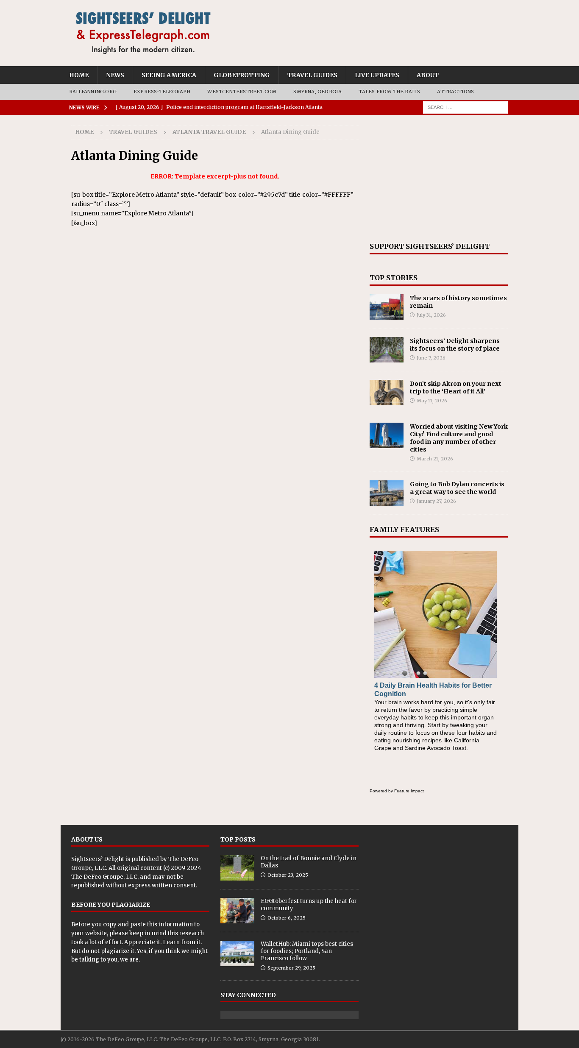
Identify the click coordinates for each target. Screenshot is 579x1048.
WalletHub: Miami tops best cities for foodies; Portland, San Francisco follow (307, 951)
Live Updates (377, 75)
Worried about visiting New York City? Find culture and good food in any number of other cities (459, 438)
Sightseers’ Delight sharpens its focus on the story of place (455, 344)
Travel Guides (312, 75)
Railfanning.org (93, 92)
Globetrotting (242, 75)
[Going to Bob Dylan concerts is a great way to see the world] (387, 493)
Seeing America (169, 75)
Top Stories (394, 277)
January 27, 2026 (436, 501)
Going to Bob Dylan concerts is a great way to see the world (457, 488)
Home (79, 75)
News (115, 75)
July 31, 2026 (431, 315)
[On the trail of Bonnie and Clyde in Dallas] (237, 868)
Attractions (455, 92)
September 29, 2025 (291, 968)
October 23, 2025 (287, 875)
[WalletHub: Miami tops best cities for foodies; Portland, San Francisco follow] (237, 953)
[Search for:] (465, 107)
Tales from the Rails (389, 92)
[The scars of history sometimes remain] (387, 307)
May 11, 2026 (432, 401)
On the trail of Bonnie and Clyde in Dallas (308, 862)
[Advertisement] (439, 178)
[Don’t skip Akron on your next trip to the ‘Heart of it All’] (387, 392)
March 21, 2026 (435, 459)
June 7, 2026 (431, 358)
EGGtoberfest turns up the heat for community (309, 904)
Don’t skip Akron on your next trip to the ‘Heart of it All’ (455, 387)
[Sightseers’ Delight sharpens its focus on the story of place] (387, 349)
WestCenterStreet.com (241, 92)
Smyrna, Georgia (317, 92)
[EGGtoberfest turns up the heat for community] (237, 910)
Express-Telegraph (162, 92)
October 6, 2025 (286, 918)
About (428, 75)
